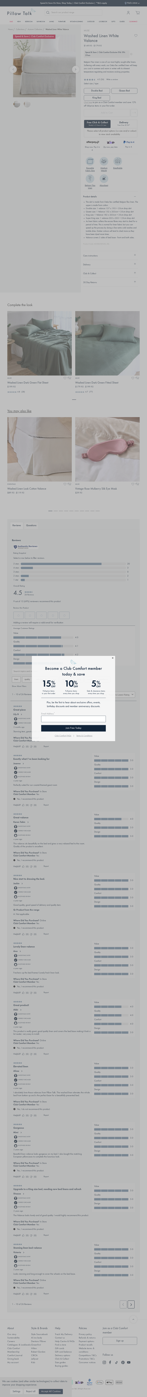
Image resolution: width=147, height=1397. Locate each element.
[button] (73, 658)
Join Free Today (73, 728)
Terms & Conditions (84, 736)
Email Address (48, 714)
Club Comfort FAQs (63, 736)
